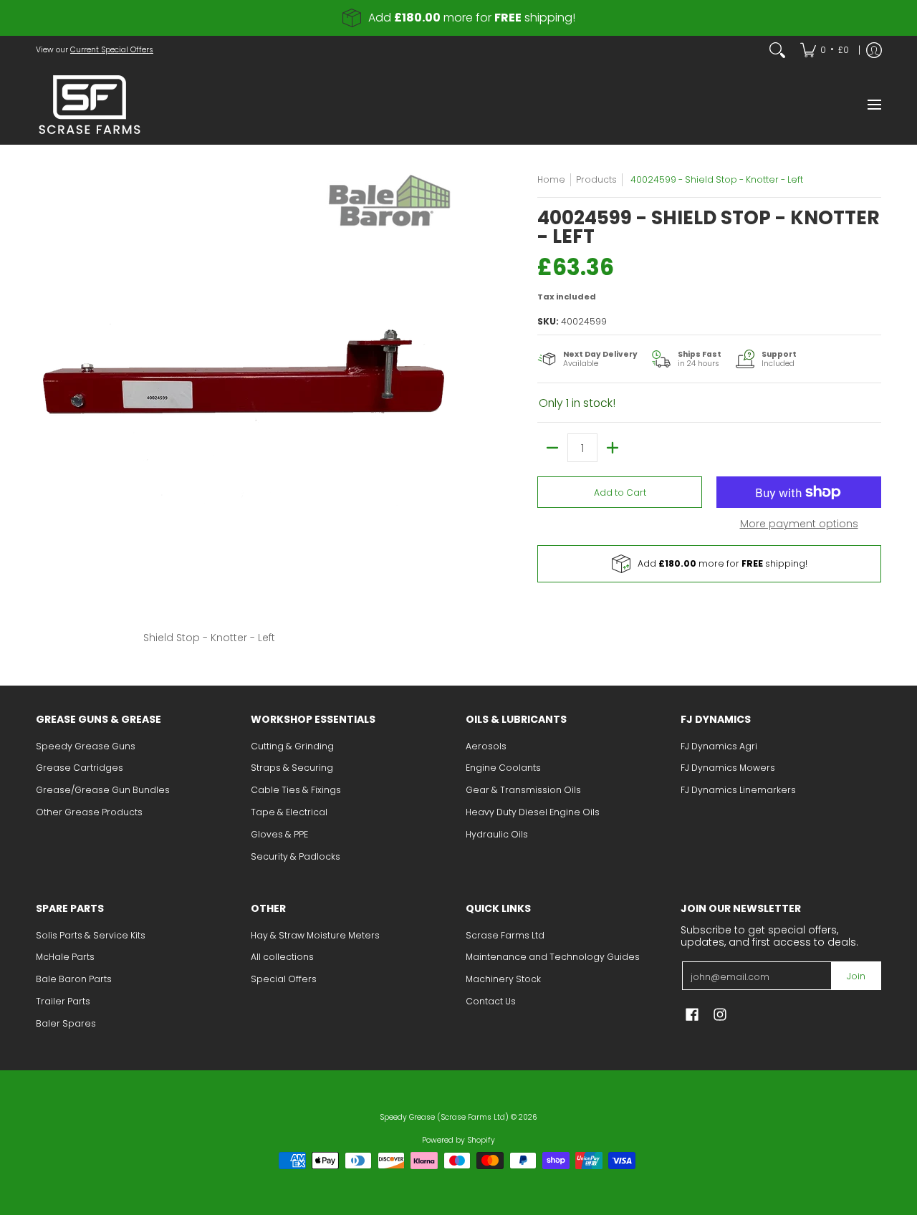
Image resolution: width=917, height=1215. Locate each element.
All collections (282, 957)
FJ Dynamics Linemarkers (738, 790)
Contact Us (491, 1001)
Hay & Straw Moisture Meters (315, 935)
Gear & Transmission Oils (523, 790)
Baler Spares (66, 1023)
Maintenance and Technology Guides (553, 957)
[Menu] (873, 104)
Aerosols (486, 746)
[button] (692, 1014)
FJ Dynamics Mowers (728, 768)
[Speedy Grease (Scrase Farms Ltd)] (89, 104)
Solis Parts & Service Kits (90, 935)
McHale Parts (65, 957)
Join (856, 976)
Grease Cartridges (79, 768)
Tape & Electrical (289, 812)
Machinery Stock (503, 979)
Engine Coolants (503, 768)
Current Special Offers (111, 49)
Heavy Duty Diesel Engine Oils (533, 812)
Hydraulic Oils (497, 834)
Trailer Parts (63, 1001)
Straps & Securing (292, 768)
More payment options (799, 524)
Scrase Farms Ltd (505, 935)
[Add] (612, 448)
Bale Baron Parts (74, 979)
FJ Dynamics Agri (719, 746)
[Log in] (874, 50)
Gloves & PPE (279, 834)
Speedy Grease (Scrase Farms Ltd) (444, 1117)
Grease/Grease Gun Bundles (103, 790)
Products (596, 179)
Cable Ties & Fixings (296, 790)
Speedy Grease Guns (85, 746)
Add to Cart (620, 492)
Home (551, 179)
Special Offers (284, 979)
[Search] (777, 50)
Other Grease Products (89, 812)
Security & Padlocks (295, 856)
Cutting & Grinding (292, 746)
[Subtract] (552, 448)
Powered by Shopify (458, 1140)
